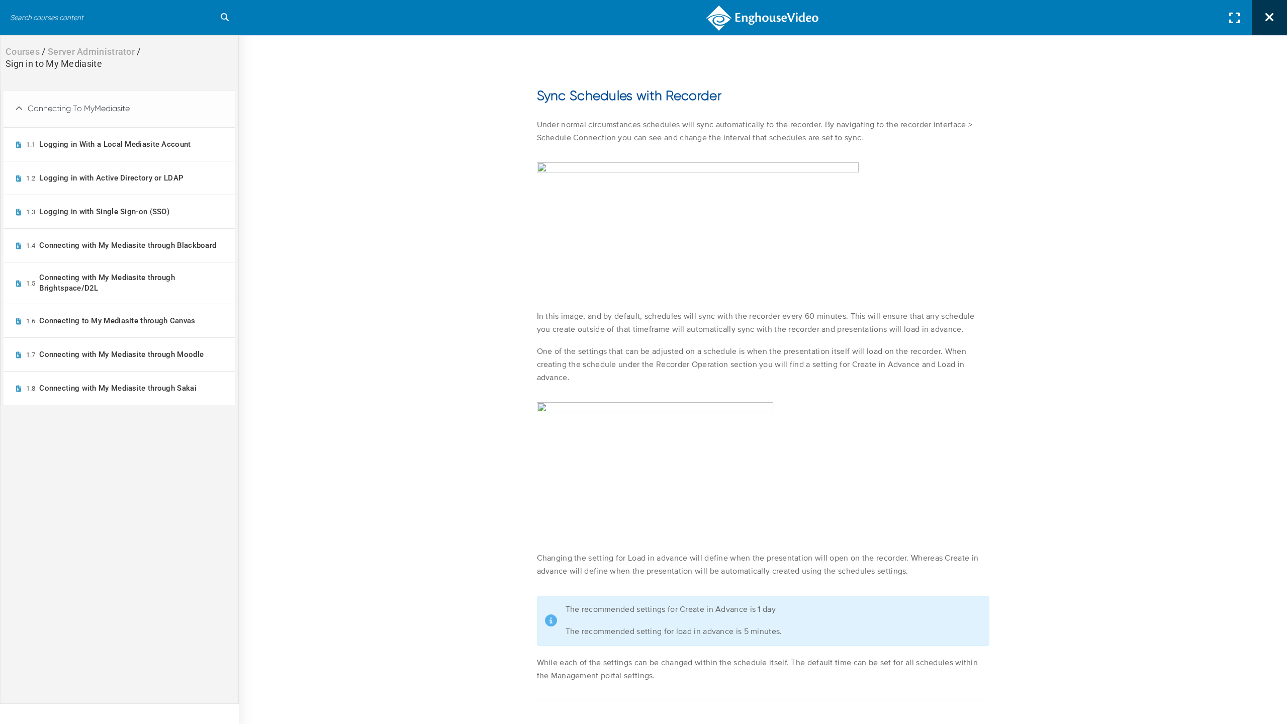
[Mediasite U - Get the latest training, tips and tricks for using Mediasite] (763, 17)
